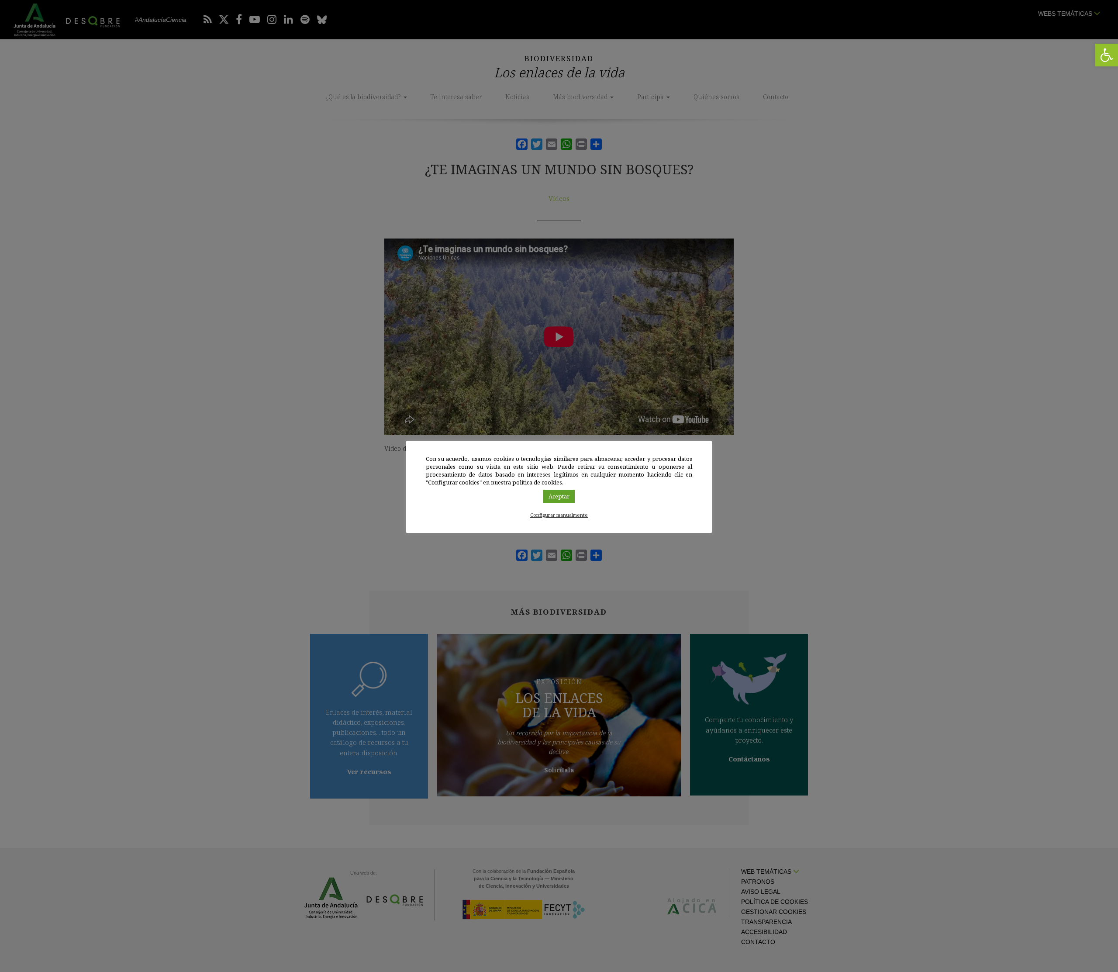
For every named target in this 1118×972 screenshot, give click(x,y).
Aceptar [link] (559, 496)
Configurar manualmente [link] (559, 515)
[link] (1106, 55)
